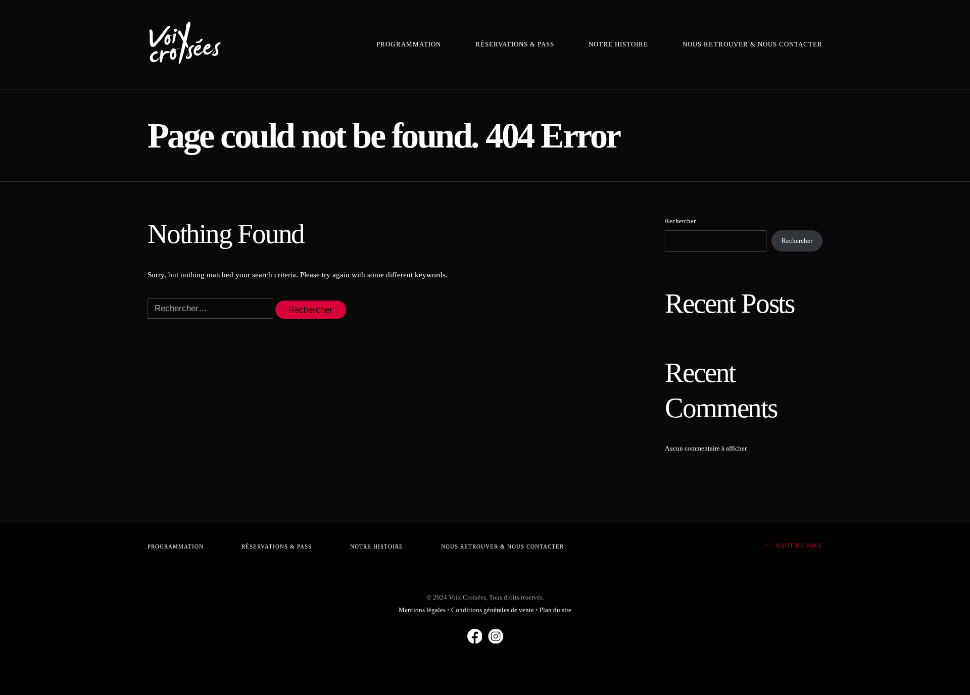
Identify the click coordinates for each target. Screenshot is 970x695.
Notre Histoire (618, 44)
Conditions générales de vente (492, 610)
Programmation (408, 44)
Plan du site (555, 610)
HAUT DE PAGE (798, 545)
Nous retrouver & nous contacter (752, 44)
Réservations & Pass (514, 44)
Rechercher (680, 221)
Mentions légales (422, 610)
